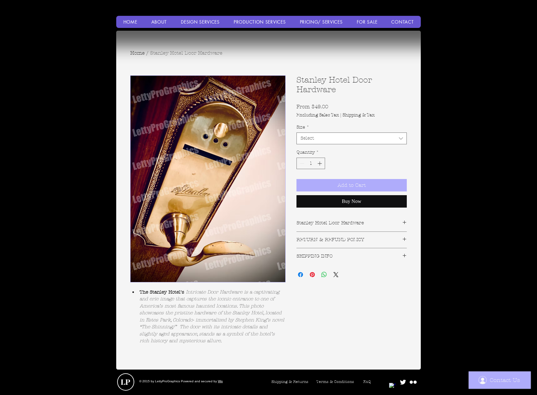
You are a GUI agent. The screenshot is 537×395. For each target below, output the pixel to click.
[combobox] (351, 138)
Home (137, 53)
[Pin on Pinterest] (312, 274)
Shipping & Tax (358, 115)
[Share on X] (336, 274)
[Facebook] (392, 386)
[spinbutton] (310, 163)
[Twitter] (402, 382)
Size (302, 127)
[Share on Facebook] (300, 274)
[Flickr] (413, 382)
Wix (220, 381)
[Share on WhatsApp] (324, 274)
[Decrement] (301, 163)
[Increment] (320, 163)
